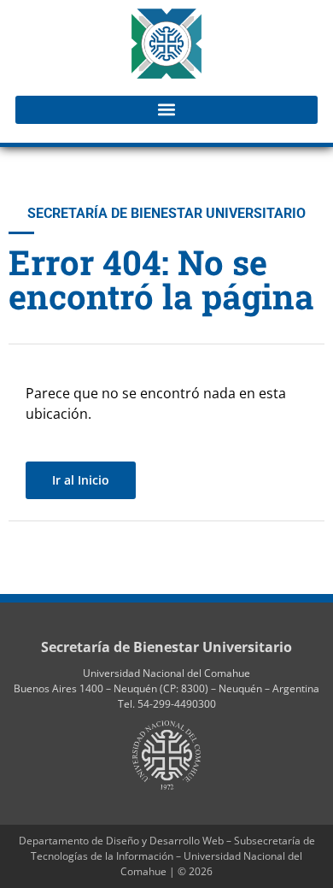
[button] (166, 110)
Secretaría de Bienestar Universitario (166, 647)
